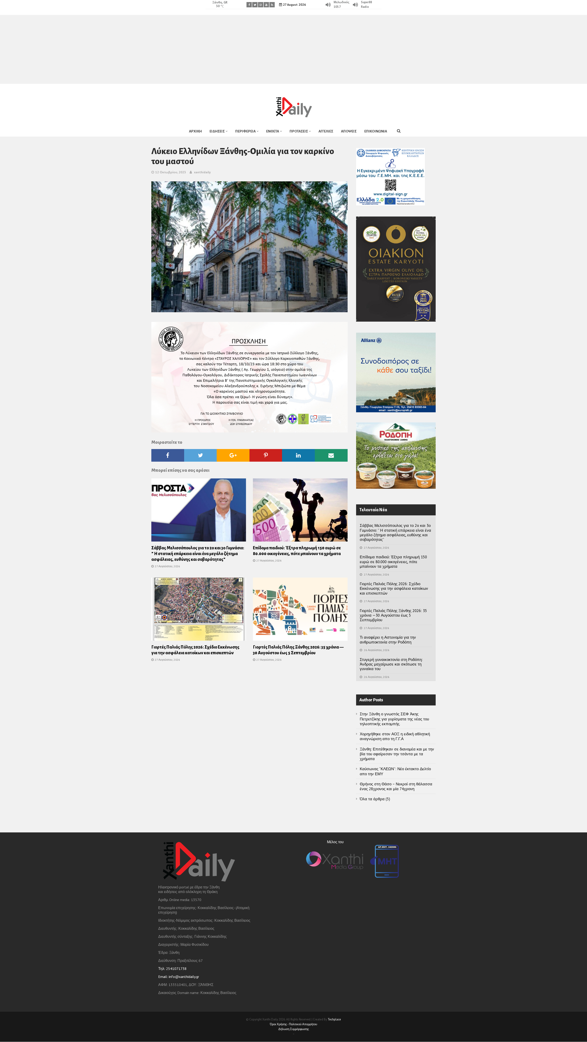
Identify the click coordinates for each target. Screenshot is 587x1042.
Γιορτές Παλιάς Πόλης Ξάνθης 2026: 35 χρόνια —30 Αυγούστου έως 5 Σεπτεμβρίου (393, 615)
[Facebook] (249, 4)
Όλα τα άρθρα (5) (375, 798)
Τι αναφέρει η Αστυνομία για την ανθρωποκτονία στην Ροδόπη (388, 639)
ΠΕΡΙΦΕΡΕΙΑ (245, 131)
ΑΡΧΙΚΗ (195, 131)
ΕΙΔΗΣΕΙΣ (217, 131)
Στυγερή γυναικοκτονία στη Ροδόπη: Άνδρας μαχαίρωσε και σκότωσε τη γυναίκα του (391, 664)
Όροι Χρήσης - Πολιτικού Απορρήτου (293, 1024)
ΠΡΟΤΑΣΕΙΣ (299, 131)
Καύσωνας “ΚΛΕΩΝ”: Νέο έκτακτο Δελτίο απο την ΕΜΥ (395, 771)
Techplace (334, 1019)
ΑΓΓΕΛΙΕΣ (325, 131)
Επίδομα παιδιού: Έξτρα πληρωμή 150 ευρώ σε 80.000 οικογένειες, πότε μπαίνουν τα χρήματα (393, 561)
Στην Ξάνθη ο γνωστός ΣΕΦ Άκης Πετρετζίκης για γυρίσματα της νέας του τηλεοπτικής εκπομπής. (394, 718)
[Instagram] (260, 4)
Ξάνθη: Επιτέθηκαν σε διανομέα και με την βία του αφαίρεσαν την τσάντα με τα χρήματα (397, 754)
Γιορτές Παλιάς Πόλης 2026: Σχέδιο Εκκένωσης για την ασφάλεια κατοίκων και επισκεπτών (394, 588)
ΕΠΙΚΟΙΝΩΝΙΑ (375, 131)
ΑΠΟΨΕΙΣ (349, 131)
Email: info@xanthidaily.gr (178, 976)
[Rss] (272, 4)
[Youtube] (266, 4)
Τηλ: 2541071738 (172, 968)
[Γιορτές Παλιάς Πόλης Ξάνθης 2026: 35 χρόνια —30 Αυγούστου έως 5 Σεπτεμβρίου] (300, 610)
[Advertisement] (293, 49)
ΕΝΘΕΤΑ (272, 131)
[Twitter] (255, 4)
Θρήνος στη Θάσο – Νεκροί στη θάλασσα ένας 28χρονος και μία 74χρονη (396, 786)
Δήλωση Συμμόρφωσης (293, 1029)
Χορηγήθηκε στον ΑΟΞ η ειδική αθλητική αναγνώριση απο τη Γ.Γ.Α (395, 736)
